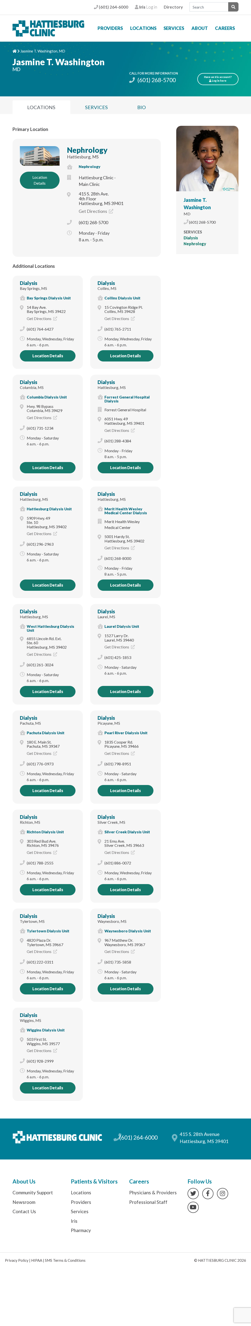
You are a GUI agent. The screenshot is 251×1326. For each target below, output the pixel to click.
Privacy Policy (16, 1260)
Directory (173, 7)
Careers (225, 28)
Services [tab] (96, 107)
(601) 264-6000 (113, 7)
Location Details (39, 180)
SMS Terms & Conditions (65, 1260)
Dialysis (28, 283)
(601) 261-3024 (40, 664)
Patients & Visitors (94, 1181)
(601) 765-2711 (117, 329)
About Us (24, 1181)
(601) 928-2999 (40, 1061)
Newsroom (24, 1202)
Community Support (33, 1192)
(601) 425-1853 (117, 657)
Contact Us (24, 1211)
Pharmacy (81, 1230)
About (199, 28)
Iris (74, 1221)
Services (173, 28)
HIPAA (36, 1260)
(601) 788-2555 (40, 863)
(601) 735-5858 (117, 962)
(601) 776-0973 (40, 763)
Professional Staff (148, 1202)
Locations (143, 28)
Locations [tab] (41, 107)
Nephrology (87, 149)
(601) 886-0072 (117, 863)
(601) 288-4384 (117, 440)
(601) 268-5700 (156, 80)
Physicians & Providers (153, 1192)
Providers (110, 28)
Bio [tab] (141, 107)
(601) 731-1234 (40, 428)
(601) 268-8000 (117, 558)
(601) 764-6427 (40, 329)
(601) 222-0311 (40, 962)
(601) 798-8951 (117, 763)
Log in (147, 7)
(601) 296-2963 (40, 544)
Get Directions (93, 211)
